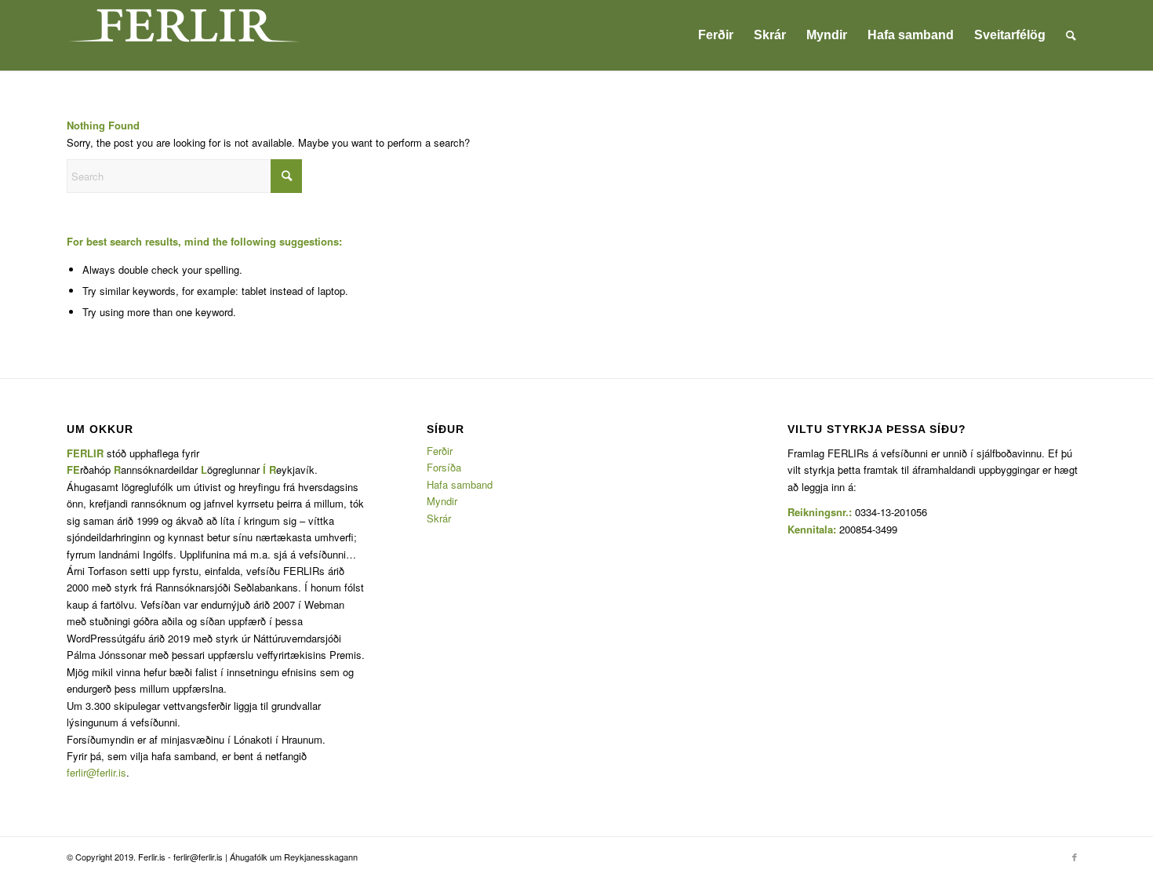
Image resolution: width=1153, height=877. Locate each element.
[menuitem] (716, 35)
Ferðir (440, 450)
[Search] (1071, 35)
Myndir (442, 500)
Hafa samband (460, 484)
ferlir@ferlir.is (96, 772)
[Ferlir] (184, 35)
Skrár (439, 518)
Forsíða (444, 467)
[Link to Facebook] (1074, 856)
